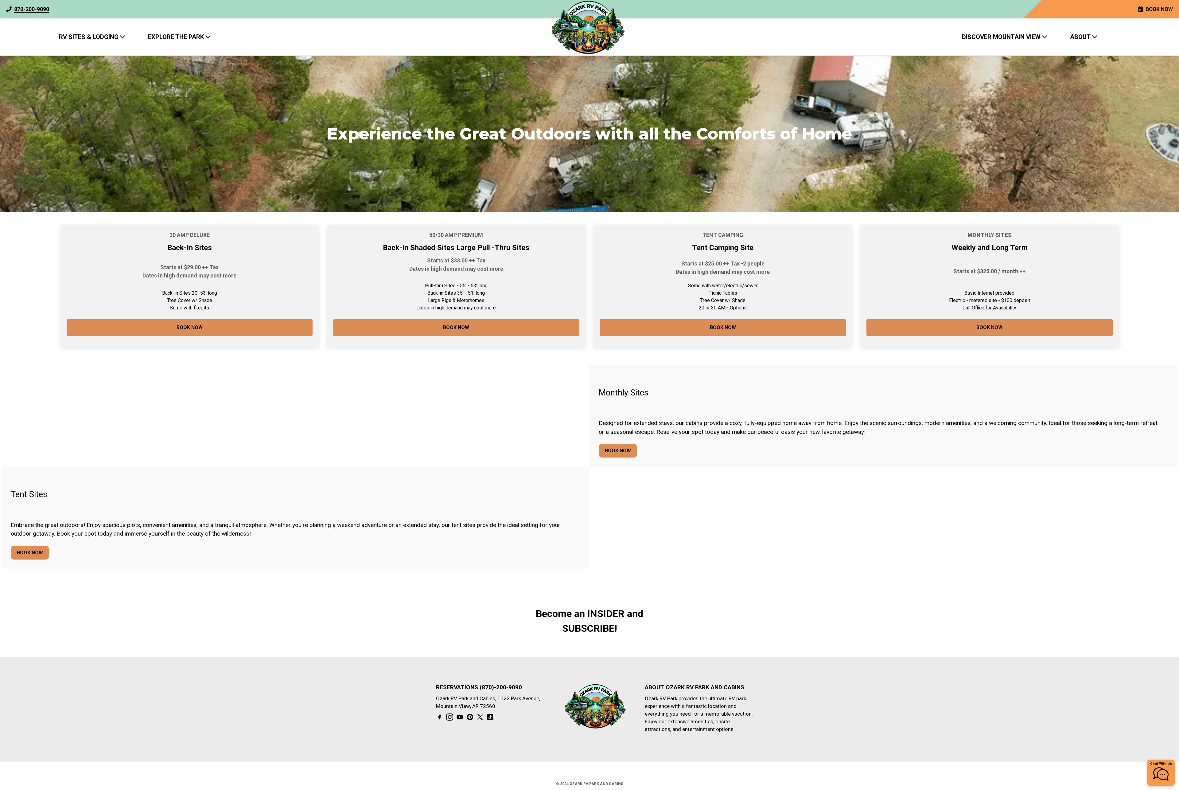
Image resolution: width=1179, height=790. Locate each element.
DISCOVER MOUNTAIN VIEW (1001, 37)
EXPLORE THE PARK (176, 37)
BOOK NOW (190, 327)
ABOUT (1080, 37)
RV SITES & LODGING (89, 37)
